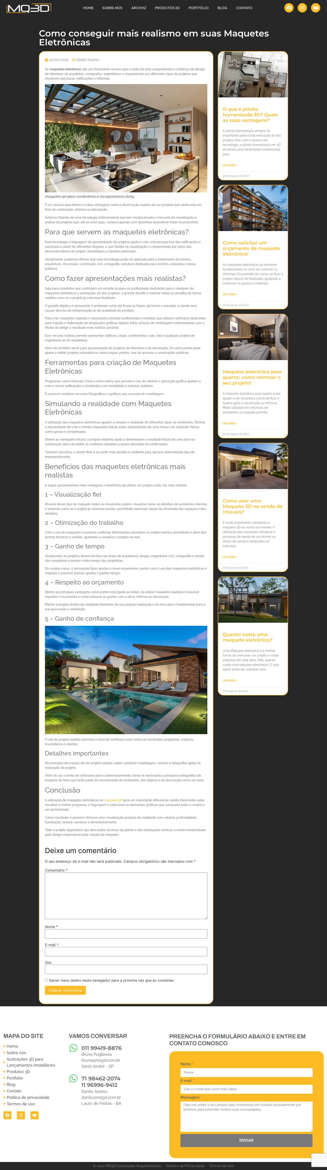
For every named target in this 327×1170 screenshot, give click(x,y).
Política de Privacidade (185, 1166)
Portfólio (199, 8)
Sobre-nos (112, 8)
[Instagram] (302, 7)
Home (88, 8)
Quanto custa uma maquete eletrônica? (247, 637)
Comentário (56, 870)
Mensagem (190, 1098)
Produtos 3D (167, 8)
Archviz (138, 8)
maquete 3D (113, 800)
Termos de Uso (221, 1166)
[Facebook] (289, 7)
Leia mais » (230, 165)
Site (48, 962)
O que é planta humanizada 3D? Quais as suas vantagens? (250, 114)
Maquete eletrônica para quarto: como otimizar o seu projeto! (252, 377)
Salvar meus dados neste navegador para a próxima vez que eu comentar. (111, 980)
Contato (244, 8)
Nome (51, 926)
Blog (222, 8)
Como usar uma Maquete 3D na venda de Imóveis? (253, 506)
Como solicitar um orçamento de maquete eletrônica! (251, 248)
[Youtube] (315, 7)
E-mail (52, 944)
